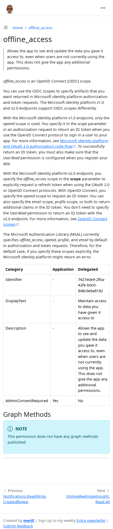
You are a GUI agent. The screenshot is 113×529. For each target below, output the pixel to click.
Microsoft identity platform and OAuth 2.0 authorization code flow (55, 143)
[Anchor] (55, 414)
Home (18, 27)
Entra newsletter (91, 520)
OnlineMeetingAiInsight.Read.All (88, 499)
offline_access (40, 27)
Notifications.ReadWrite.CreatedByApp (25, 499)
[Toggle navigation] (103, 8)
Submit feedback (18, 525)
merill (28, 520)
